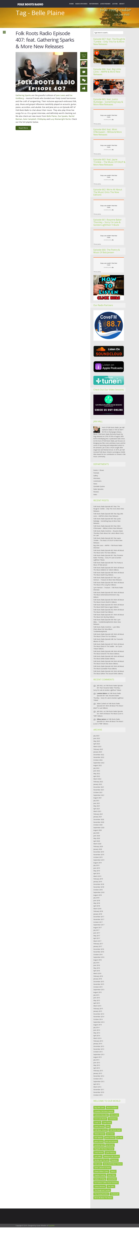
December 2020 (98, 819)
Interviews (94, 4)
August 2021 (97, 798)
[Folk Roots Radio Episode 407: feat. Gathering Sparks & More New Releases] (46, 72)
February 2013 (98, 1071)
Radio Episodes (81, 4)
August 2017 (97, 927)
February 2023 (98, 749)
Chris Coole (114, 1115)
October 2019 (97, 857)
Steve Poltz (111, 1175)
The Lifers (111, 1186)
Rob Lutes (97, 1164)
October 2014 (97, 1019)
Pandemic (114, 1160)
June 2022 (96, 771)
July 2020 (96, 833)
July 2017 (96, 930)
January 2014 (97, 1044)
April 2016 (96, 971)
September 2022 (98, 763)
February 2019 (98, 879)
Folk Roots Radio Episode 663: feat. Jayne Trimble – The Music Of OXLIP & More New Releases (107, 540)
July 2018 (96, 898)
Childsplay (41, 119)
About (122, 4)
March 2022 (97, 779)
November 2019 (98, 855)
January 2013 (97, 1073)
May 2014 (96, 1033)
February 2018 (98, 911)
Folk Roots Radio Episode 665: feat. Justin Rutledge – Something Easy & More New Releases (107, 521)
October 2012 (97, 1079)
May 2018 (96, 903)
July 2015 (96, 995)
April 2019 (96, 873)
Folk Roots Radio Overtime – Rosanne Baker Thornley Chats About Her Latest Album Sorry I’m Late (108, 533)
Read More (23, 128)
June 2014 (96, 1030)
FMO (108, 1126)
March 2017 (97, 941)
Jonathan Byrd (99, 1145)
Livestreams (105, 4)
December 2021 (98, 787)
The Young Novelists (101, 1194)
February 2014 (98, 1041)
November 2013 (98, 1049)
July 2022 (96, 768)
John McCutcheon (111, 1141)
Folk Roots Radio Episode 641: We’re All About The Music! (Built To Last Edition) (108, 706)
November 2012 (98, 1076)
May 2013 (96, 1065)
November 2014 (98, 1017)
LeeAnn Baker (102, 693)
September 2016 (98, 957)
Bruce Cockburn (112, 1107)
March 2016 (97, 973)
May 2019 (96, 871)
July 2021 (96, 800)
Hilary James (101, 719)
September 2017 (98, 925)
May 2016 (96, 968)
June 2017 (96, 933)
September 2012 (98, 1081)
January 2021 (97, 817)
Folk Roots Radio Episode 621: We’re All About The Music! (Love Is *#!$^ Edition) (108, 713)
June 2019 (96, 868)
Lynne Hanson (110, 1153)
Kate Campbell (29, 119)
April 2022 (96, 776)
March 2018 (97, 909)
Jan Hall (119, 1138)
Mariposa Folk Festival (111, 1156)
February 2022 (98, 782)
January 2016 (97, 979)
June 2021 (96, 803)
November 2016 (98, 952)
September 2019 (98, 860)
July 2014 (96, 1027)
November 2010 (98, 1092)
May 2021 (96, 806)
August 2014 (97, 1025)
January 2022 (97, 784)
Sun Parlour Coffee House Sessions (106, 1183)
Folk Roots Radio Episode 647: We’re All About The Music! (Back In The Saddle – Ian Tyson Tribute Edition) (108, 646)
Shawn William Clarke (101, 1171)
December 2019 (98, 852)
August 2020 (97, 830)
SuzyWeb (51, 1225)
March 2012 (97, 1087)
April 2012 (96, 1084)
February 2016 (98, 976)
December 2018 (98, 884)
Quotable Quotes (99, 486)
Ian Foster (110, 1134)
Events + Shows (98, 470)
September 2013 (98, 1054)
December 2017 (98, 917)
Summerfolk (112, 1179)
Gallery (95, 476)
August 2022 (97, 765)
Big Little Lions (99, 1107)
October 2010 (97, 1095)
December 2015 (98, 981)
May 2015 (96, 1000)
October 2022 (97, 760)
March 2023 (97, 746)
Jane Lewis (60, 95)
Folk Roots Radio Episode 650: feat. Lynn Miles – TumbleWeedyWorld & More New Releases (107, 622)
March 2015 (97, 1006)
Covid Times (107, 1122)
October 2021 (97, 792)
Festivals (96, 473)
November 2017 (98, 919)
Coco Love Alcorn (100, 1119)
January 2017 (97, 946)
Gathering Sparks (23, 95)
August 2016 (97, 960)
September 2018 (98, 892)
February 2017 (98, 944)
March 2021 (97, 811)
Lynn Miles (97, 1156)
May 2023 (96, 741)
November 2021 (98, 790)
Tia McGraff (114, 1194)
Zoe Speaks (63, 116)
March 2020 (97, 844)
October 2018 (97, 890)
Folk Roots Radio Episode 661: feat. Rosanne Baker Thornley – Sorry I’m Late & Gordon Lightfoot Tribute (108, 557)
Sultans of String (99, 1179)
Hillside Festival (99, 1134)
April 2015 (96, 1003)
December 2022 (98, 755)
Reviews (96, 492)
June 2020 (96, 836)
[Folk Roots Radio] (31, 4)
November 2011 (98, 1089)
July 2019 (96, 865)
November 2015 (98, 984)
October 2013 (97, 1052)
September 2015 (98, 990)
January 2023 (97, 752)
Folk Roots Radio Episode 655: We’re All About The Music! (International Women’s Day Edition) (108, 595)
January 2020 (97, 849)
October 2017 (97, 922)
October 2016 (97, 954)
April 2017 (96, 938)
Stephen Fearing (99, 1175)
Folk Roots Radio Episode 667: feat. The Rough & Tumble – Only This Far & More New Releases (108, 509)
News (95, 484)
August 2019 (97, 863)
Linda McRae (98, 1153)
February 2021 (98, 814)
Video (95, 494)
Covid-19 (97, 1122)
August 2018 (97, 895)
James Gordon (110, 1138)
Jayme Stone (98, 1141)
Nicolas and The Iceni (101, 1160)
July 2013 (96, 1060)
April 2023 (96, 744)
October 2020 (97, 825)
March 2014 (97, 1038)
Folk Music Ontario (100, 1130)
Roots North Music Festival (113, 1164)
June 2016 (96, 965)
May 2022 (96, 773)
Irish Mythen (98, 1138)
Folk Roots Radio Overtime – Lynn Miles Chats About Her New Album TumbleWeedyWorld (106, 629)
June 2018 (96, 900)
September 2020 (98, 828)
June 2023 (96, 738)
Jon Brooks (110, 1145)
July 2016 (96, 963)
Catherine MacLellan (101, 1115)
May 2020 (96, 838)
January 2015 (97, 1011)
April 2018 (96, 906)
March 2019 (97, 876)
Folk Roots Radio (115, 1130)
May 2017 (96, 936)
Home (71, 4)
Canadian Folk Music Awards (103, 1111)
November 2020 (98, 822)
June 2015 (96, 998)
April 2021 (96, 809)
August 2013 (97, 1057)
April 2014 (96, 1036)
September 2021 (98, 795)
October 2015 (97, 987)
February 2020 (98, 846)
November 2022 (98, 757)
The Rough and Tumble (102, 1190)
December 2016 (98, 949)
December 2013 (98, 1046)
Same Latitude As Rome (102, 1168)
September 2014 (98, 1022)
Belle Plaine (52, 116)
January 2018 (97, 914)
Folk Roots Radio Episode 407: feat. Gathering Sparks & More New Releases (45, 40)
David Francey (99, 1126)
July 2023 (96, 736)
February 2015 (98, 1009)
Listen (115, 4)
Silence (113, 1171)
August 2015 (97, 992)
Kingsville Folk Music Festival (103, 1149)
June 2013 (96, 1063)
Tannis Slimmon (99, 1186)
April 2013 (96, 1068)
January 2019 (97, 882)
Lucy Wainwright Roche (60, 119)
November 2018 (98, 887)
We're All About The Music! (103, 1198)
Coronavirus (113, 1119)
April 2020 (96, 841)
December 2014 (98, 1014)
